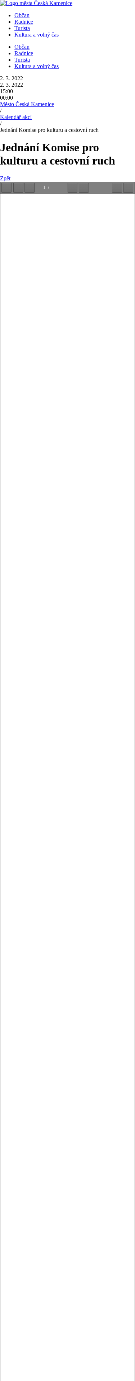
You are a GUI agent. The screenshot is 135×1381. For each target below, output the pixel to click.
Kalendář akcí (16, 117)
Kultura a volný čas (36, 35)
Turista (22, 28)
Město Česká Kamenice (27, 104)
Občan (22, 15)
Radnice (23, 22)
